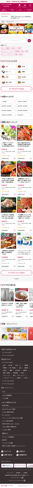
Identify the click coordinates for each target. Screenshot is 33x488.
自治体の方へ (23, 455)
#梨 (16, 54)
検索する (29, 40)
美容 (22, 373)
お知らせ (22, 451)
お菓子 (5, 370)
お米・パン (18, 365)
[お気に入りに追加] (15, 158)
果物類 (26, 365)
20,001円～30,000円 (22, 106)
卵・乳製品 (13, 368)
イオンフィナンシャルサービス (16, 480)
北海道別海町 (5, 230)
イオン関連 (5, 398)
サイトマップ (10, 472)
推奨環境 (18, 472)
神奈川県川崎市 (21, 266)
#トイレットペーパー (7, 51)
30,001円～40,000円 (6, 110)
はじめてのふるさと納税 (8, 409)
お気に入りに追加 (13, 316)
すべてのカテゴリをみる (16, 89)
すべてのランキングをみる (16, 272)
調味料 (25, 370)
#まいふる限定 (5, 48)
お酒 (20, 368)
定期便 (18, 378)
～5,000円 (4, 101)
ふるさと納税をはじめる (29, 10)
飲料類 (26, 368)
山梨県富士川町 (5, 158)
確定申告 (4, 440)
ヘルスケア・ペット (8, 378)
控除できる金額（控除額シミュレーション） (14, 446)
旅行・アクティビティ (19, 375)
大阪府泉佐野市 (5, 194)
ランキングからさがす (8, 381)
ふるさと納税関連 (7, 395)
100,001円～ (21, 115)
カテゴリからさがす (7, 362)
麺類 (11, 370)
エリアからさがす (7, 352)
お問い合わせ (8, 455)
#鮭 (22, 51)
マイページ (7, 451)
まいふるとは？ (6, 415)
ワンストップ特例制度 (8, 437)
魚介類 (10, 365)
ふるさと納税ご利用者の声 (9, 426)
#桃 (27, 51)
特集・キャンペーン (20, 10)
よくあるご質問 (6, 429)
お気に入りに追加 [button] (15, 158)
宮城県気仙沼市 (21, 158)
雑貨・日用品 (6, 373)
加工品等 (17, 370)
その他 (25, 378)
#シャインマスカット (7, 54)
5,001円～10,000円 (22, 101)
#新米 (19, 48)
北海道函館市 (19, 316)
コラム (3, 391)
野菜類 (5, 368)
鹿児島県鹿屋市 (5, 266)
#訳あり (14, 48)
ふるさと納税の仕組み (8, 412)
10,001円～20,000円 (6, 106)
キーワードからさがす (8, 355)
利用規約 (25, 472)
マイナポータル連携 (7, 443)
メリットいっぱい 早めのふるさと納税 (12, 418)
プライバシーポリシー (16, 477)
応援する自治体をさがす (4, 10)
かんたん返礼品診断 (7, 421)
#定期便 (17, 51)
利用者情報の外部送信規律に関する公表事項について (17, 475)
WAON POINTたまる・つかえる (10, 424)
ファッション (6, 375)
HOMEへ (17, 278)
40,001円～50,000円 (22, 110)
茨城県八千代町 (21, 194)
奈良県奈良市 (5, 316)
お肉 (4, 365)
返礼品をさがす (12, 10)
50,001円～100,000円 (7, 115)
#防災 (20, 54)
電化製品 (15, 373)
